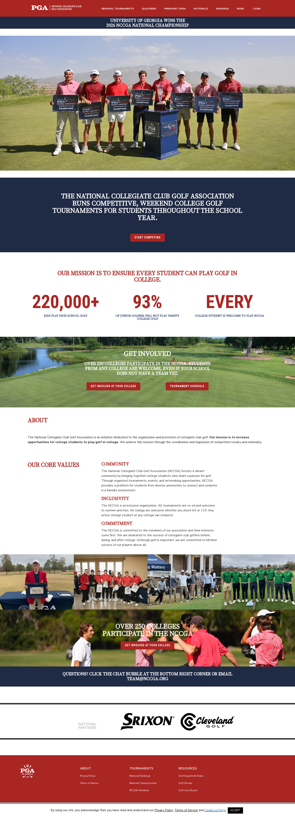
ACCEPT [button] (235, 810)
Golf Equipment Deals (191, 775)
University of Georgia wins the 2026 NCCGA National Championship (147, 23)
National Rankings (140, 775)
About (85, 768)
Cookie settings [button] (215, 810)
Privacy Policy (87, 775)
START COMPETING (147, 237)
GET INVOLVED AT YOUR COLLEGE (113, 386)
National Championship (143, 783)
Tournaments (141, 768)
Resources (188, 768)
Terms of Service (89, 783)
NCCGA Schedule (139, 790)
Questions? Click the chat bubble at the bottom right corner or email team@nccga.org (147, 676)
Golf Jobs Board (188, 790)
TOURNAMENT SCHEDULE (187, 386)
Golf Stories (185, 783)
